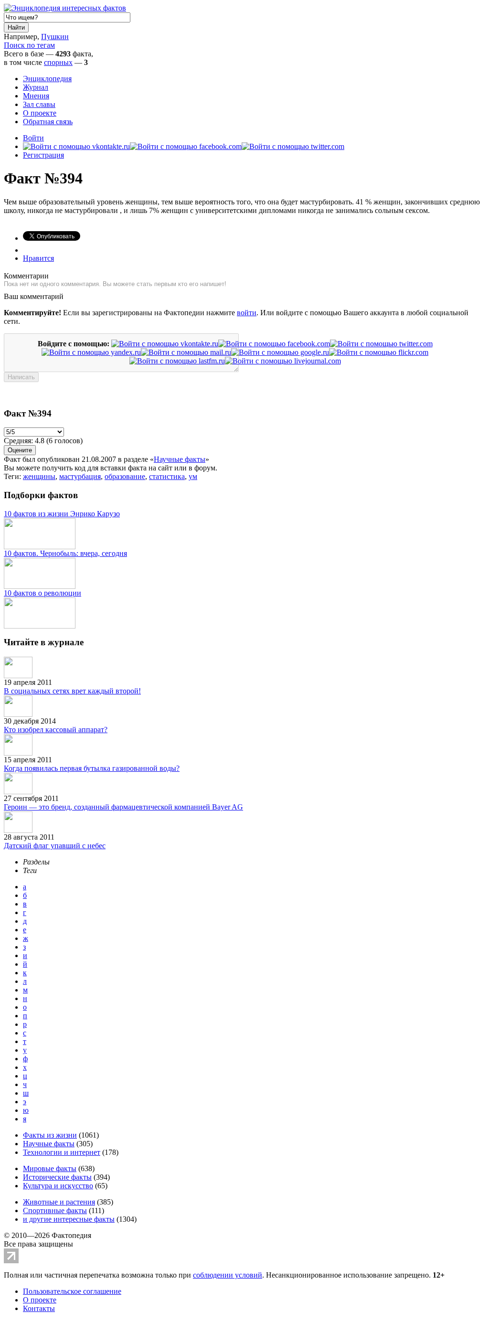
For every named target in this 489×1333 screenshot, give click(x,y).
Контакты (39, 1308)
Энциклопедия (47, 79)
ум (193, 476)
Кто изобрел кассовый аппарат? (55, 729)
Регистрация (43, 155)
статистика (167, 476)
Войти (33, 138)
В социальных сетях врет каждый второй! (72, 691)
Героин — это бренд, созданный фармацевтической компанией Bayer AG (123, 807)
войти (246, 313)
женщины (39, 476)
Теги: (13, 476)
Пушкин (55, 36)
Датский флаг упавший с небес (55, 846)
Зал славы (39, 104)
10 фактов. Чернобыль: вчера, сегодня (65, 553)
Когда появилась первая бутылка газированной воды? (92, 768)
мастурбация (80, 476)
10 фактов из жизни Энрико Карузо (62, 514)
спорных (58, 62)
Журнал (35, 87)
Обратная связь (48, 121)
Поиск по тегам (29, 45)
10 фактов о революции (42, 593)
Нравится (38, 258)
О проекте (39, 113)
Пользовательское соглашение (72, 1291)
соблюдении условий (227, 1275)
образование (125, 476)
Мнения (36, 96)
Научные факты (179, 459)
